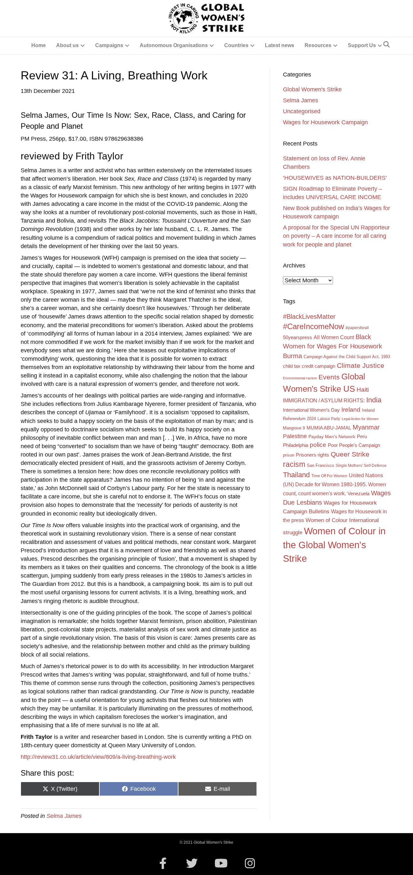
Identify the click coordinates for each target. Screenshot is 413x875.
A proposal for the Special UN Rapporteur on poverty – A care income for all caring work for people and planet (336, 235)
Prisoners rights (312, 455)
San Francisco (320, 465)
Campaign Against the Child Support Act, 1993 (347, 356)
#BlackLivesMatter (309, 316)
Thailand (296, 475)
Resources (318, 45)
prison (288, 455)
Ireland (350, 409)
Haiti (363, 389)
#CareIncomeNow (313, 326)
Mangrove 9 (294, 428)
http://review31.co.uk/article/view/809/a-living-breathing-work (98, 757)
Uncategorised (301, 111)
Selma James (64, 816)
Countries (236, 45)
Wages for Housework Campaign (325, 122)
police (318, 444)
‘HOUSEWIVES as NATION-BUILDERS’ (335, 178)
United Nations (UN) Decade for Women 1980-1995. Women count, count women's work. (334, 484)
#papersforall (357, 328)
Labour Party (328, 419)
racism (294, 464)
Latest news (279, 45)
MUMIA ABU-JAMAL (329, 427)
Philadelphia (295, 445)
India (373, 400)
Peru (362, 436)
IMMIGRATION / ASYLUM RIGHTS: (324, 400)
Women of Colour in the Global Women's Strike (334, 545)
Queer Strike (350, 454)
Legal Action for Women (360, 419)
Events (329, 377)
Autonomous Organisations (174, 45)
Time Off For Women (329, 476)
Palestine (295, 436)
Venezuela (358, 493)
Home (38, 45)
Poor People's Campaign (354, 445)
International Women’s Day (311, 410)
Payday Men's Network (331, 436)
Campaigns (109, 45)
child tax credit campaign (309, 366)
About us (67, 45)
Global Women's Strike (312, 89)
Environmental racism (300, 378)
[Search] (386, 44)
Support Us (362, 45)
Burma (292, 355)
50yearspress (297, 337)
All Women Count (334, 337)
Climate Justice (360, 365)
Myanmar (366, 427)
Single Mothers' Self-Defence (361, 465)
